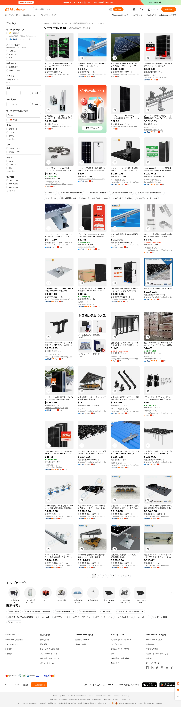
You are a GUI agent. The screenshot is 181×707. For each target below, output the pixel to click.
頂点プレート (107, 611)
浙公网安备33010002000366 (130, 703)
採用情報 (8, 654)
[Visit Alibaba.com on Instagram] (162, 667)
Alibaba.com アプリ (116, 685)
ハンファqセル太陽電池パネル (72, 193)
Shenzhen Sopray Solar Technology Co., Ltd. (92, 179)
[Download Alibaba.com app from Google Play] (167, 684)
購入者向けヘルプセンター (121, 640)
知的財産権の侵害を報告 (120, 658)
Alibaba (46, 23)
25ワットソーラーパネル (123, 198)
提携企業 (149, 658)
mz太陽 (46, 617)
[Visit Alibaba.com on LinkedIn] (152, 667)
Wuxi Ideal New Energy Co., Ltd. (57, 74)
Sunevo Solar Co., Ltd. (152, 182)
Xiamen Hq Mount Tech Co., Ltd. (57, 245)
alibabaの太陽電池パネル (65, 611)
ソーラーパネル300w (88, 611)
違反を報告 (115, 663)
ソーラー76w (52, 198)
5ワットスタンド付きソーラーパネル (131, 611)
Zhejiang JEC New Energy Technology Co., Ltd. (125, 126)
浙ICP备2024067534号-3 (153, 703)
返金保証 (43, 644)
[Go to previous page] (89, 576)
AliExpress (55, 696)
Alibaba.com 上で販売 (154, 640)
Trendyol (116, 696)
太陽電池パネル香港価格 (98, 193)
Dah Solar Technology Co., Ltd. (155, 77)
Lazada (90, 696)
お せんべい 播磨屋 (161, 617)
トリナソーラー (15, 622)
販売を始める (151, 644)
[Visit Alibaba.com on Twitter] (157, 667)
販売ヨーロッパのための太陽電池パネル (23, 617)
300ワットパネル (62, 617)
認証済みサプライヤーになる (157, 654)
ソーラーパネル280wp (82, 617)
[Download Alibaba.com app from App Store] (149, 684)
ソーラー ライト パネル (105, 617)
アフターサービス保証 (48, 654)
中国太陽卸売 (14, 611)
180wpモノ (51, 193)
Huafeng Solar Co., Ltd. (86, 247)
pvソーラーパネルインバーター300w (95, 198)
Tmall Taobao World (78, 696)
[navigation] (23, 300)
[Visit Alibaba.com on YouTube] (166, 667)
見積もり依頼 (80, 644)
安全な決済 (44, 640)
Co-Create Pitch (11, 644)
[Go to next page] (128, 576)
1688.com (65, 696)
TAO (109, 696)
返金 (112, 654)
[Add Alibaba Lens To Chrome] (39, 684)
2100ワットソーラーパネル (148, 198)
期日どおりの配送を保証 (49, 649)
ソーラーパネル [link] (97, 23)
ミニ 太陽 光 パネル (126, 617)
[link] (178, 683)
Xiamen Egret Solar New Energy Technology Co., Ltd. (125, 182)
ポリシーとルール (47, 663)
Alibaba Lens (10, 685)
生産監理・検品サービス (49, 658)
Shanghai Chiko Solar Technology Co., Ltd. (92, 74)
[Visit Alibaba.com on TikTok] (171, 667)
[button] (110, 9)
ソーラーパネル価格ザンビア (122, 193)
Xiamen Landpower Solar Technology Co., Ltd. (59, 126)
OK (36, 93)
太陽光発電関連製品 (80, 23)
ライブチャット (117, 644)
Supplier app (100, 685)
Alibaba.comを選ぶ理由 (14, 640)
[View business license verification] (113, 703)
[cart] (142, 10)
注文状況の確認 (152, 649)
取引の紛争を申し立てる (120, 649)
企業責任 (8, 649)
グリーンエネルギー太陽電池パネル (151, 193)
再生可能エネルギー (61, 23)
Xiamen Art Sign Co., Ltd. (153, 130)
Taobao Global (100, 696)
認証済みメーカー (82, 640)
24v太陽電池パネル (70, 198)
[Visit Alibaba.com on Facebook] (147, 667)
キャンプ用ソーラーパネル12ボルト (38, 611)
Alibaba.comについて (13, 634)
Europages (126, 696)
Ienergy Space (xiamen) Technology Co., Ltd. (59, 184)
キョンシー (144, 617)
